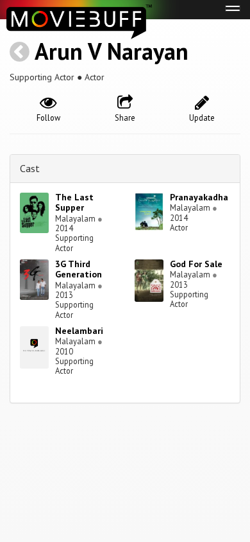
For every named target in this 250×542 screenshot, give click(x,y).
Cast (30, 168)
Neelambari (79, 331)
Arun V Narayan (111, 51)
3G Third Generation (78, 269)
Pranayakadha (199, 197)
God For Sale (196, 264)
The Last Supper (74, 202)
